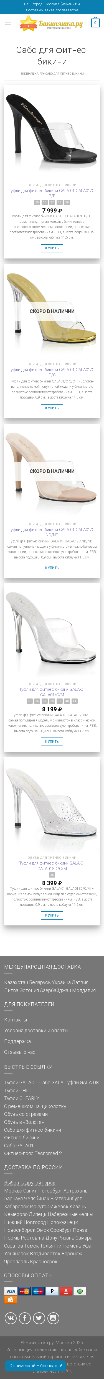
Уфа (86, 1246)
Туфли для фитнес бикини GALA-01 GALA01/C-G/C (52, 372)
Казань (78, 1206)
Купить (52, 248)
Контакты (15, 1020)
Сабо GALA (51, 1082)
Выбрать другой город (29, 1183)
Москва (53, 4)
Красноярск (44, 1261)
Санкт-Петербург (42, 1191)
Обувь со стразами (26, 1114)
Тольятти (50, 1246)
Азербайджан (55, 990)
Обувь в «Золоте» (24, 1122)
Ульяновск (16, 1253)
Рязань (66, 1238)
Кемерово (16, 1214)
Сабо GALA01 (19, 1145)
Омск (43, 1230)
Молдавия (84, 990)
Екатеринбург (66, 1198)
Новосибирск (19, 1230)
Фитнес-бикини (21, 1137)
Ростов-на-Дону (39, 1238)
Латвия (80, 982)
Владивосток (45, 1253)
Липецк (38, 1214)
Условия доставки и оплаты (36, 1030)
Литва (11, 990)
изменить (70, 4)
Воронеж (72, 1253)
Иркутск (39, 1206)
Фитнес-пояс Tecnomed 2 (33, 1153)
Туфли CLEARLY (21, 1098)
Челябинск (36, 1198)
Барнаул (13, 1198)
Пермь (12, 1238)
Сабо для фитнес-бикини (32, 1130)
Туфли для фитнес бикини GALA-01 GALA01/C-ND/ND (52, 532)
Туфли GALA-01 (21, 1082)
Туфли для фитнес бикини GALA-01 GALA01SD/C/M (52, 866)
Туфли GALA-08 (82, 1082)
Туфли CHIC (17, 1090)
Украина (61, 982)
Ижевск (59, 1206)
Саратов (13, 1246)
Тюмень (71, 1246)
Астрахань (76, 1191)
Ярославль (16, 1261)
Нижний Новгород (25, 1222)
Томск (31, 1246)
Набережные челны (70, 1214)
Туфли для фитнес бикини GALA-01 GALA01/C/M (52, 692)
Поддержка (17, 1041)
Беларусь (40, 982)
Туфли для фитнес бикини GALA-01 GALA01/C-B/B (52, 193)
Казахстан (16, 982)
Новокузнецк (62, 1222)
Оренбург (61, 1230)
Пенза (80, 1230)
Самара (83, 1238)
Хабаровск (16, 1206)
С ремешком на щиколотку (35, 1106)
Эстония (29, 990)
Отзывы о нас (19, 1052)
